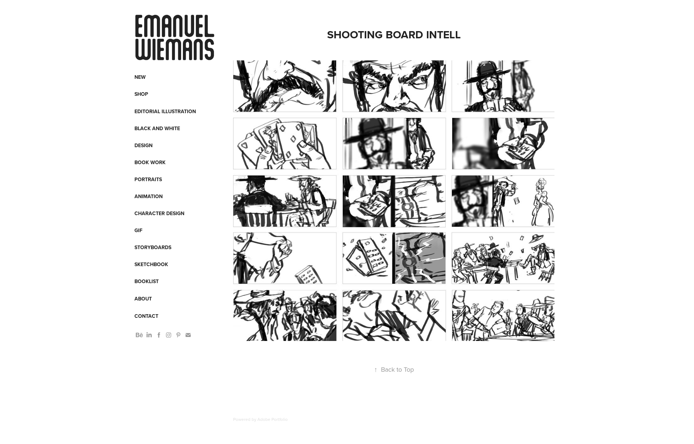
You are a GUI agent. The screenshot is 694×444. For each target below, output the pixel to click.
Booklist (146, 281)
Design (143, 145)
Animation (148, 196)
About (143, 298)
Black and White (157, 128)
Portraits (148, 179)
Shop (141, 94)
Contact (146, 316)
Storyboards (152, 247)
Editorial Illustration (165, 111)
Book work (150, 162)
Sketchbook (151, 264)
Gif (138, 230)
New (140, 77)
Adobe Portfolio (272, 419)
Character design (159, 213)
